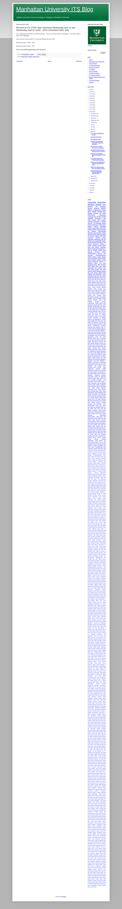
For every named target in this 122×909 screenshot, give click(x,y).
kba (93, 314)
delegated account (96, 726)
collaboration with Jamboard (94, 333)
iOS (96, 268)
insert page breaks (101, 768)
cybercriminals (103, 510)
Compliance (103, 578)
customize (103, 722)
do (105, 512)
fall (93, 750)
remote (99, 437)
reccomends (99, 832)
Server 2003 (97, 662)
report (89, 287)
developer (103, 728)
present (97, 819)
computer (98, 419)
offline (95, 373)
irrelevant (97, 773)
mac (101, 523)
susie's (89, 865)
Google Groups (95, 466)
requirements (103, 835)
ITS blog (103, 263)
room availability (96, 838)
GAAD (97, 600)
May (92, 129)
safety (89, 840)
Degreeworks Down (96, 139)
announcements (91, 416)
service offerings (96, 846)
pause (100, 813)
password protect (98, 811)
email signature (97, 514)
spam (92, 856)
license (104, 429)
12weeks (90, 558)
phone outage (91, 531)
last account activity (92, 777)
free (105, 424)
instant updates (96, 769)
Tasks (97, 667)
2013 (90, 188)
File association (102, 394)
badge (104, 295)
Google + (101, 261)
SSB (101, 236)
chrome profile (91, 702)
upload (96, 877)
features (99, 260)
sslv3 (92, 857)
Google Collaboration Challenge (97, 325)
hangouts (98, 426)
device (89, 730)
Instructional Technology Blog (96, 61)
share (89, 542)
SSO (104, 218)
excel (95, 746)
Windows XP (99, 674)
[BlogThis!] (40, 54)
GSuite (104, 232)
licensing (90, 431)
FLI (88, 352)
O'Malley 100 (99, 486)
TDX (94, 667)
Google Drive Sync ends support (97, 280)
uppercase (100, 877)
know (96, 314)
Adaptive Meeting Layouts (94, 565)
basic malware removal (93, 688)
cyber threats (96, 510)
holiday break (97, 765)
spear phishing (94, 544)
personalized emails (101, 530)
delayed (104, 725)
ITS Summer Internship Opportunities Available (97, 159)
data (93, 283)
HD (96, 627)
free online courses (93, 755)
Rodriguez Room (92, 661)
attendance (96, 685)
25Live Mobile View (92, 320)
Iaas (103, 629)
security (104, 260)
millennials (103, 792)
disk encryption (101, 734)
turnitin (95, 448)
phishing (96, 208)
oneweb (98, 806)
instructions (99, 298)
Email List (98, 590)
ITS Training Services (94, 75)
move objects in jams (97, 795)
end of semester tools (95, 515)
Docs (104, 288)
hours (89, 766)
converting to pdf (97, 509)
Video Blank (90, 672)
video (101, 878)
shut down (94, 851)
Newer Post (20, 61)
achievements (103, 677)
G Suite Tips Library (100, 597)
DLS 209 (101, 581)
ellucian (89, 739)
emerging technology (97, 739)
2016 (90, 111)
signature (93, 853)
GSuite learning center (93, 464)
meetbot (97, 789)
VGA (95, 670)
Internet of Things (102, 632)
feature (92, 517)
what (99, 554)
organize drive (95, 809)
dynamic (99, 736)
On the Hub (93, 654)
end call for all (91, 744)
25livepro (93, 560)
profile (104, 824)
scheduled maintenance (94, 239)
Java (93, 290)
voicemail (90, 255)
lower (89, 784)
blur (105, 690)
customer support (96, 245)
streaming (90, 859)
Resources (95, 410)
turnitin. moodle (96, 873)
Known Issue (103, 282)
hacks (93, 426)
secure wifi (90, 845)
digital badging (99, 730)
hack (93, 339)
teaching (100, 869)
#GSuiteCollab (102, 231)
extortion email (102, 747)
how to (90, 250)
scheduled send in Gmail (94, 843)
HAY (93, 627)
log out (97, 782)
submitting (103, 861)
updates (98, 550)
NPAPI (97, 648)
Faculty (98, 229)
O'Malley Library (102, 307)
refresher (94, 833)
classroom (103, 215)
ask (99, 309)
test (88, 872)
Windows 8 (98, 291)
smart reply (103, 853)
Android (101, 277)
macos (104, 523)
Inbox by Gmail (102, 630)
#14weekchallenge (101, 255)
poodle (94, 817)
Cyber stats (94, 581)
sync (92, 867)
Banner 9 (103, 244)
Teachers (101, 667)
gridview (90, 426)
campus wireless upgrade (94, 501)
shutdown (100, 851)
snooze (100, 854)
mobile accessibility (92, 793)
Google (94, 211)
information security (101, 427)
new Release (101, 798)
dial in (94, 730)
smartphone (96, 854)
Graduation (90, 477)
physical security (94, 816)
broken (104, 691)
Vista (89, 674)
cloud (93, 419)
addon (97, 682)
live (101, 781)
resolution (95, 299)
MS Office (90, 408)
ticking (94, 872)
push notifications (92, 830)
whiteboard (103, 554)
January (93, 180)
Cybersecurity (91, 303)
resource (96, 439)
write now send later (92, 886)
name (91, 797)
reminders (100, 341)
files (93, 752)
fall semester (98, 750)
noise (92, 803)
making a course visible (95, 784)
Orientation (100, 656)
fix (105, 517)
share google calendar (99, 287)
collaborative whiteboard (100, 707)
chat (101, 501)
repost (97, 835)
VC (101, 493)
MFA (99, 264)
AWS (101, 386)
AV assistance (103, 562)
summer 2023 (99, 864)
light (100, 779)
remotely (90, 317)
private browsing (92, 824)
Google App (90, 304)
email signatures (102, 423)
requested (98, 539)
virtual (98, 880)
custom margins (97, 722)
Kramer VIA (93, 407)
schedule (104, 841)
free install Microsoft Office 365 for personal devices (97, 338)
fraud (102, 424)
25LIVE (98, 216)
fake (91, 749)
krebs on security (99, 776)
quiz (105, 538)
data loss (100, 725)
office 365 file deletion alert (97, 805)
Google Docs (102, 250)
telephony (99, 232)
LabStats (98, 407)
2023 (90, 96)
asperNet (104, 683)
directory (95, 734)
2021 (90, 100)
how (105, 426)
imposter (92, 522)
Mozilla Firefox (96, 646)
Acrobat (104, 563)
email (98, 220)
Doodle (89, 290)
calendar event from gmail (99, 693)
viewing (94, 880)
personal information (92, 530)
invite (96, 522)
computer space (96, 710)
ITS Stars (94, 478)
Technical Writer (95, 491)
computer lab (92, 216)
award (96, 418)
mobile (104, 431)
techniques (90, 547)
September (94, 120)
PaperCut (97, 290)
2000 (90, 192)
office (89, 805)
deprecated (93, 728)
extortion (102, 515)
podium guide (99, 533)
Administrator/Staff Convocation (95, 566)
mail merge (99, 431)
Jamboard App (97, 355)
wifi (100, 213)
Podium (89, 410)
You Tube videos (100, 675)
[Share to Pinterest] (45, 54)
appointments (91, 683)
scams (104, 539)
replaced (90, 835)
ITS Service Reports (94, 80)
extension (98, 368)
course (98, 421)
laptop (104, 776)
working (99, 885)
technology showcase (93, 549)
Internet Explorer (95, 402)
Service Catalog (91, 309)
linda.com (93, 781)
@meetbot (90, 451)
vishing (101, 880)
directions (96, 512)
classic (104, 702)
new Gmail (95, 797)
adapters (90, 678)
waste (93, 881)
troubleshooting (99, 346)
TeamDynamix (102, 224)
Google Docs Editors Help (94, 606)
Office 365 (94, 328)
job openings (101, 371)
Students (90, 234)
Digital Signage (97, 462)
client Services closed (101, 363)
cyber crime (97, 335)
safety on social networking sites (98, 840)
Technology (98, 218)
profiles (89, 825)
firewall (104, 752)
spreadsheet (91, 443)
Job (101, 306)
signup (104, 274)
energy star (97, 744)
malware (104, 314)
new (105, 253)
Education (103, 462)
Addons (104, 565)
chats (94, 699)
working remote (91, 384)
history (91, 765)
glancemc (90, 518)
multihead (90, 432)
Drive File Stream (92, 258)
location (104, 781)
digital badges (91, 512)
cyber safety (103, 228)
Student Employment (93, 248)
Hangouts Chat (91, 327)
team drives (103, 546)
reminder (100, 268)
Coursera (90, 581)
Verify (104, 670)
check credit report (101, 699)
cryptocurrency (102, 720)
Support (90, 226)
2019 (90, 105)
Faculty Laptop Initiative (100, 592)
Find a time (103, 594)
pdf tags (104, 813)
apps (97, 266)
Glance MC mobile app (96, 395)
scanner (96, 541)
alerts (102, 331)
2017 (90, 109)
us (99, 317)
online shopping (91, 808)
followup (92, 753)
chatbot (100, 272)
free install (94, 370)
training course (100, 872)
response (90, 837)
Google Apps (101, 211)
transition (94, 346)
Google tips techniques (96, 354)
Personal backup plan (96, 659)
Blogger (64, 896)
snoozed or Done (95, 542)
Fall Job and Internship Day (94, 594)
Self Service (103, 290)
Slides (93, 266)
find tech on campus (99, 517)
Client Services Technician (99, 458)
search (100, 541)
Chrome (104, 256)
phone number (102, 814)
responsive (95, 837)
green (96, 520)
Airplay (94, 229)
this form (26, 35)
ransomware (95, 341)
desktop (98, 728)
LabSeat (91, 82)
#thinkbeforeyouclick (98, 450)
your (105, 555)
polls (94, 534)
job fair (101, 773)
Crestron (100, 288)
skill (105, 442)
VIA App (101, 670)
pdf (93, 435)
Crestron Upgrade (100, 301)
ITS (96, 206)
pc (105, 528)
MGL (103, 635)
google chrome (102, 755)
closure (90, 245)
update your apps (98, 875)
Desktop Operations (97, 323)
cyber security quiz (95, 723)
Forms (91, 352)
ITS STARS (92, 69)
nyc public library (102, 803)
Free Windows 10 (91, 597)
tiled (102, 549)
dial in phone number (93, 423)
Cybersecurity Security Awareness (97, 351)
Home (49, 61)
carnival (104, 698)
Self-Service (91, 215)
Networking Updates (95, 485)
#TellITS (103, 208)
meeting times (103, 789)
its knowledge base (98, 283)
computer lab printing (94, 367)
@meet (95, 562)
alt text (104, 494)
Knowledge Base (92, 264)
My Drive (103, 357)
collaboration (103, 309)
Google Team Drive (101, 618)
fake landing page (98, 749)
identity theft (93, 427)
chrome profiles (98, 702)
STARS (94, 271)
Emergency (95, 394)
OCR (89, 653)
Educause (97, 589)
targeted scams (92, 869)
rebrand (94, 832)
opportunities (91, 315)
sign (88, 853)
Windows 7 (103, 360)
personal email (91, 814)
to (105, 381)
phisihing (97, 814)
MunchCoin (90, 648)
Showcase (90, 360)
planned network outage (100, 315)
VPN (97, 309)
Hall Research (97, 477)
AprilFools (90, 570)
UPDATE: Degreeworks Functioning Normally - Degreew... (97, 143)
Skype (94, 664)
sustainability (98, 865)
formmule (90, 370)
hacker (89, 763)
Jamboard (103, 247)
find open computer (92, 424)
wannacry (90, 881)
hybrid (89, 427)
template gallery (97, 870)
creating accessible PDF (100, 717)
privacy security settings (100, 822)
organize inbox (96, 528)
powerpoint (92, 819)
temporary (103, 870)
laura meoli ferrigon (101, 777)
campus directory (101, 499)
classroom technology (93, 221)
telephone (90, 232)
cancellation (90, 698)
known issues (99, 429)
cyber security (92, 220)
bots (94, 691)
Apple (99, 256)
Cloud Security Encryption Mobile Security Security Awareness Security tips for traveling (97, 576)
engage (101, 744)
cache (91, 693)
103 (105, 557)
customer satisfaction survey (95, 311)
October (93, 118)
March (92, 176)
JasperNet (92, 202)
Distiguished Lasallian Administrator (95, 586)
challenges (90, 699)
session (104, 541)
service (89, 846)
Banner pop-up (91, 571)
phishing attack (94, 285)
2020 (90, 102)
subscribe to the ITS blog (95, 276)
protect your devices (97, 827)
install (94, 298)
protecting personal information (99, 829)
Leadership (90, 635)
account (99, 494)
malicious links (97, 785)
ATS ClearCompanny (95, 386)
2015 (90, 183)
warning (89, 347)
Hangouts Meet (99, 327)
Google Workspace (93, 224)
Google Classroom (101, 605)
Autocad (104, 570)
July (92, 124)
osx (99, 434)
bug (88, 693)
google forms (95, 518)
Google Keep (103, 466)
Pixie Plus (103, 408)
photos (89, 816)
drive (95, 232)
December (93, 113)
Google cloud (102, 397)
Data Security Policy (98, 582)
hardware (104, 763)
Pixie (99, 359)
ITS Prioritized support (99, 223)
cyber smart (103, 723)
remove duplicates (101, 833)
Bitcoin (96, 571)
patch (97, 813)
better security (93, 690)
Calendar (103, 234)
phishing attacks (102, 285)
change (89, 419)
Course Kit (103, 579)
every (92, 746)
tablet (104, 867)
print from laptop (96, 821)
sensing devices (102, 845)
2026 (90, 89)
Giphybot (90, 602)
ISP (93, 355)
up (93, 875)
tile (99, 549)
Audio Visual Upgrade (97, 349)
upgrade (95, 250)
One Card (95, 359)
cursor (91, 722)
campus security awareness (94, 694)
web (93, 277)
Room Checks (102, 661)
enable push (103, 741)
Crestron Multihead (98, 392)
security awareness (93, 261)
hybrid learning (93, 371)
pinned (96, 531)
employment (90, 368)
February (93, 178)
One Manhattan (99, 654)
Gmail (104, 213)
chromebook (95, 502)
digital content (95, 731)
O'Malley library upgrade (100, 651)
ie (91, 766)
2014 (90, 185)
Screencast (90, 662)
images (94, 766)
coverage (104, 509)
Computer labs (94, 391)
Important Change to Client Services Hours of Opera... (98, 150)
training (96, 226)
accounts (99, 295)
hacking (92, 763)
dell (88, 728)
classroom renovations (101, 504)
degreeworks (91, 296)
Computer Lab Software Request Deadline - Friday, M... (98, 155)
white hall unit (98, 881)
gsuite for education (97, 761)
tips (93, 240)
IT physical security (97, 629)
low (105, 782)
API (98, 562)
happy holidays (98, 763)
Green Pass (103, 626)
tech (94, 344)
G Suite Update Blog (99, 598)
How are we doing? (94, 67)
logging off (101, 782)
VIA (98, 670)
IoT (88, 634)
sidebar (104, 851)
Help (102, 477)
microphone (103, 790)
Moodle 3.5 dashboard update (95, 645)
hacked (104, 761)
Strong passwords (95, 411)
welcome (90, 319)
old (95, 806)
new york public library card (99, 432)
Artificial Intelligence (97, 570)
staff (95, 857)
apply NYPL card (101, 416)
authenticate (103, 685)
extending (96, 747)
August (93, 122)
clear (102, 704)
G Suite (104, 323)
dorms (89, 514)
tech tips (103, 239)
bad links (99, 686)
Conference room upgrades (94, 579)
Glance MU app (97, 602)
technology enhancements (100, 547)
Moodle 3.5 (103, 643)
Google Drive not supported (96, 611)
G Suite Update (96, 352)
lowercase (98, 523)
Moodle (90, 213)
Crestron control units (92, 459)
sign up (101, 442)
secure (100, 299)
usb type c (100, 552)
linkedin (97, 781)
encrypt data (103, 742)
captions (100, 698)
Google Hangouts (98, 304)
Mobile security (96, 357)
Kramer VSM (94, 483)
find (101, 752)
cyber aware (90, 510)
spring (95, 856)
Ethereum (92, 592)
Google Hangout (95, 397)
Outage (98, 205)
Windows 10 (102, 248)
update (89, 277)
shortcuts (90, 851)
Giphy (104, 600)
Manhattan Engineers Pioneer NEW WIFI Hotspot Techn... (96, 172)
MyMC (96, 307)
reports (94, 835)
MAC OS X (103, 407)
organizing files (102, 809)
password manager (100, 375)
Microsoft (94, 242)
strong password (98, 443)
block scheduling (100, 690)
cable (104, 418)
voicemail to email (101, 448)
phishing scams (101, 237)
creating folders (95, 720)
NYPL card (97, 408)
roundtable (103, 838)
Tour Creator (96, 669)
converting (93, 714)
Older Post (78, 61)
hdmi (102, 426)
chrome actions (102, 701)
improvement (99, 766)
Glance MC (103, 279)
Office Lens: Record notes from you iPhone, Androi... (98, 167)
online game (103, 806)
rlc (101, 539)
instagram (90, 769)
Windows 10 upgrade (93, 362)
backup (96, 272)
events (96, 336)
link (88, 373)
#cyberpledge (91, 450)
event (89, 746)
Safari (89, 491)
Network (95, 213)
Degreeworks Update (96, 137)
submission (98, 861)
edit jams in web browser (94, 738)
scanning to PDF (97, 841)
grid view (96, 296)
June (92, 127)
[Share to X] (42, 54)
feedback (90, 229)
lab (105, 371)
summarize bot (91, 864)
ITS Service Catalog (94, 73)
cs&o (89, 722)
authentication (91, 418)
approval (98, 683)
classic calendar (102, 502)
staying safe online (93, 546)
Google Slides (96, 306)
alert (101, 682)
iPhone (98, 339)
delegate (90, 726)
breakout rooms (98, 691)
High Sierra (101, 627)
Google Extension (98, 613)
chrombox (95, 701)
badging (104, 686)
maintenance (97, 210)
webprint (104, 317)
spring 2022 (100, 856)
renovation (95, 317)
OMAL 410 (93, 653)
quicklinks (90, 832)
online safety (93, 434)
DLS (98, 581)
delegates (103, 726)
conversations (95, 712)
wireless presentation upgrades (96, 883)
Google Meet (95, 228)
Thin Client (96, 360)
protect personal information (94, 536)
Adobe (93, 387)
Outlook (89, 283)
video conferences (92, 383)
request (93, 539)
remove (89, 539)
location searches (92, 782)
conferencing (90, 509)
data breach (103, 421)
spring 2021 (101, 544)
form (99, 424)
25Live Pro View (102, 320)
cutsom (89, 723)
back (100, 496)
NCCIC (94, 648)
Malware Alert (100, 483)
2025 (90, 91)
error (105, 744)
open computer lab (101, 373)
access (100, 413)
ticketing (90, 240)
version (97, 878)
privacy (96, 435)
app (105, 331)
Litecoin (95, 635)
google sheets (102, 312)
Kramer (104, 306)
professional (99, 824)
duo (103, 311)
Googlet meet (96, 626)
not (88, 434)
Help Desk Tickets (93, 269)
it (98, 522)
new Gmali (101, 797)
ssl (105, 544)
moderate (90, 795)
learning (104, 298)
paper (102, 528)
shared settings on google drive (98, 849)
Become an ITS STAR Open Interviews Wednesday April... (98, 164)
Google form (91, 399)
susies (93, 865)
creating (99, 715)
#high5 (97, 384)
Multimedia (103, 646)
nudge (95, 803)
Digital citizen (102, 584)
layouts (93, 523)
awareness (95, 496)
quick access (103, 830)
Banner (90, 210)
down (92, 514)
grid (99, 758)
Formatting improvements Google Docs (97, 595)
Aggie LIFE (97, 568)
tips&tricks (90, 550)
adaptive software (96, 678)
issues (89, 314)
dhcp (92, 730)
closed (104, 506)
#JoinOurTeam (24, 56)
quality (97, 830)
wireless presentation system (95, 555)
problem (89, 299)
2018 (90, 107)
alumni (104, 682)
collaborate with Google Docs (97, 507)
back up (94, 686)
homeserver (103, 765)
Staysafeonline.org (95, 666)
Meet (105, 483)
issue (94, 429)
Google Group (96, 614)
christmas (90, 701)
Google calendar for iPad (94, 619)
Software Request (93, 252)
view (105, 346)
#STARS (30, 56)
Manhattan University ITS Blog (54, 9)
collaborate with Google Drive (97, 365)
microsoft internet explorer (94, 792)
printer (97, 534)
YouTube (95, 494)
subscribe (90, 288)
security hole (95, 845)
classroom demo (91, 363)
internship (90, 429)
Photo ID (104, 659)
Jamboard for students (98, 480)
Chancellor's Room (92, 389)
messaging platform (93, 790)
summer (104, 443)
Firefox (89, 395)
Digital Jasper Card (100, 303)
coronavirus (93, 715)
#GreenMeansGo (97, 319)
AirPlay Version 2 (92, 256)
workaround (94, 885)
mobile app (92, 526)
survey (104, 276)
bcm (101, 266)
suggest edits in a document (94, 862)
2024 (90, 94)
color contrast (91, 709)
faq (103, 750)
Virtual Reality (103, 672)
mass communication (92, 525)
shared (100, 848)
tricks (93, 447)
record (104, 832)
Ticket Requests (92, 291)
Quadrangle (103, 359)
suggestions (103, 862)
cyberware (95, 725)
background (103, 362)
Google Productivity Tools (93, 467)
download (95, 736)
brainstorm (100, 418)
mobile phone (102, 793)
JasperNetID (98, 240)
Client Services (36, 56)
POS (96, 658)
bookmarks (90, 691)
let (99, 314)
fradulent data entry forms (100, 753)
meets (99, 525)
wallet (104, 880)
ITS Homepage (93, 63)
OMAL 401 (90, 359)
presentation (90, 376)
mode (96, 526)
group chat (103, 758)
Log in (99, 635)
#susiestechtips (99, 557)
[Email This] (38, 54)
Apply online (103, 568)
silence (97, 853)
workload (104, 885)
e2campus (103, 736)
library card (96, 779)
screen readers (99, 440)
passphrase (90, 811)
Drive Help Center (96, 279)
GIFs (101, 600)
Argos (95, 288)
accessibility (103, 415)
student (101, 343)
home (100, 520)
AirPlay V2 (90, 322)
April (92, 131)
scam (104, 268)
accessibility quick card (93, 677)
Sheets (104, 258)
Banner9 (96, 322)
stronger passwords (97, 859)
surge (104, 864)
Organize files (94, 656)
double (90, 736)
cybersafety (90, 725)
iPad (96, 339)
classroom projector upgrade (94, 704)
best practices (102, 688)
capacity (95, 698)
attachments (90, 685)
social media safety (99, 381)
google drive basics (93, 757)
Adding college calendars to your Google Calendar (97, 453)
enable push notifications (93, 742)
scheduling (103, 843)
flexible (104, 368)
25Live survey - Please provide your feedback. (97, 147)
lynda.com (94, 431)
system (99, 867)
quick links (101, 538)
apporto (89, 496)
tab (102, 867)
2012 (90, 190)
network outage (97, 234)
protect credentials (96, 825)
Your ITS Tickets (93, 71)
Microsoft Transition (95, 643)
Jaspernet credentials (96, 634)
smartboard (90, 854)
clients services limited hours (95, 506)
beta (89, 690)
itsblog (101, 522)
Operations (100, 242)
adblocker (104, 678)
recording (90, 833)
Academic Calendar (97, 451)
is (99, 773)
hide (89, 765)
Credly (100, 391)
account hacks (97, 331)
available (90, 686)
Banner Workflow (101, 387)
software (94, 231)
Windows (99, 328)
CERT (100, 571)
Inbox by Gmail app (92, 632)
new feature (100, 526)
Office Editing (99, 653)
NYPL (89, 485)
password (90, 375)
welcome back (97, 347)
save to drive (91, 841)
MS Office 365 (91, 307)
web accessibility (102, 383)
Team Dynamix (92, 260)
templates (90, 445)
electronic (104, 738)
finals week (97, 752)
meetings (92, 373)
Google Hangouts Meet (93, 282)
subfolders (92, 861)
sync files (95, 867)
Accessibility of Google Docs (95, 563)
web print (96, 277)
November (93, 115)
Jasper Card (98, 405)
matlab (93, 789)
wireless (104, 220)
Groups (89, 627)
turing (94, 550)
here (67, 34)
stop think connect (101, 857)
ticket (91, 872)
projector (102, 378)
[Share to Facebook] (43, 54)
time (105, 549)
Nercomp (102, 648)
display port (101, 512)
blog (95, 499)
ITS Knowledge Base (94, 65)
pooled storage (99, 817)
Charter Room (100, 456)
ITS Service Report (95, 400)
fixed (89, 753)
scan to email (91, 541)
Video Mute (96, 672)
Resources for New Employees (98, 490)
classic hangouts (91, 504)
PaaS (99, 658)
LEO (105, 634)
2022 (90, 98)
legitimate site (91, 779)
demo (104, 367)
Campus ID (93, 456)
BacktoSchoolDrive (97, 454)
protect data (103, 534)
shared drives (94, 442)
